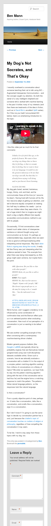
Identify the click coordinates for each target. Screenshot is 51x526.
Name (16, 509)
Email (16, 523)
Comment (16, 476)
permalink (21, 443)
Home (9, 42)
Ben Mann (15, 15)
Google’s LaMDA (13, 347)
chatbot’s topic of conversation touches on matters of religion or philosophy (25, 421)
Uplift (35, 110)
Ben (40, 441)
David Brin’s (20, 110)
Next (41, 50)
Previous (11, 50)
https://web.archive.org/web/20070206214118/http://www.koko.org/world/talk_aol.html (25, 303)
